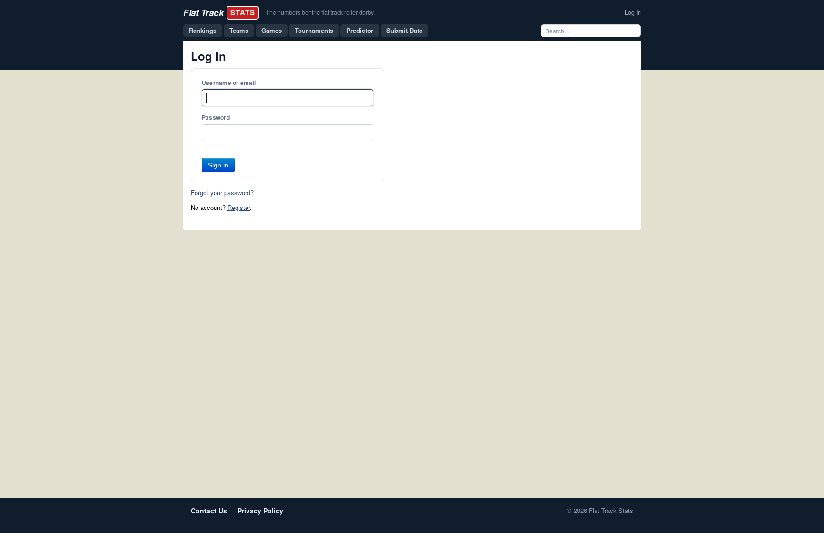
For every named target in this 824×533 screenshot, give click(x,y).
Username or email (229, 82)
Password (216, 117)
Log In (633, 12)
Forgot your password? (222, 192)
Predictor (359, 30)
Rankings (202, 30)
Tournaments (314, 30)
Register (238, 207)
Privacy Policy (260, 510)
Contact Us (209, 510)
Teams (238, 30)
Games (271, 30)
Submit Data (404, 30)
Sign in (218, 165)
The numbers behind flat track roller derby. (320, 12)
